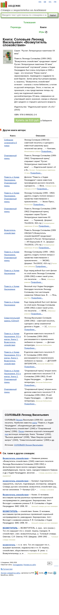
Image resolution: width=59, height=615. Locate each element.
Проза (21, 431)
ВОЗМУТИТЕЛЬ (10, 511)
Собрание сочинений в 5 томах (10, 143)
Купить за (27, 120)
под (6, 434)
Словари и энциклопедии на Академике (23, 10)
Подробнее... (47, 151)
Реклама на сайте (29, 564)
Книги (43, 27)
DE (45, 2)
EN (40, 2)
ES (50, 2)
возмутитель (9, 545)
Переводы (15, 27)
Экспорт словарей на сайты (10, 573)
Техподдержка (18, 564)
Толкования (29, 22)
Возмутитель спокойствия (16, 458)
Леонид (19, 420)
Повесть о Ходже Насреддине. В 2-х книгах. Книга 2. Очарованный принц (12, 376)
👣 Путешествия (6, 569)
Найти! (53, 15)
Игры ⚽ (43, 32)
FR (55, 2)
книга (34, 423)
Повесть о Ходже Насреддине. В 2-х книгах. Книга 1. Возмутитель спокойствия (12, 339)
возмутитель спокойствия (15, 481)
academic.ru (10, 4)
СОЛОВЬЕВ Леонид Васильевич (28, 445)
